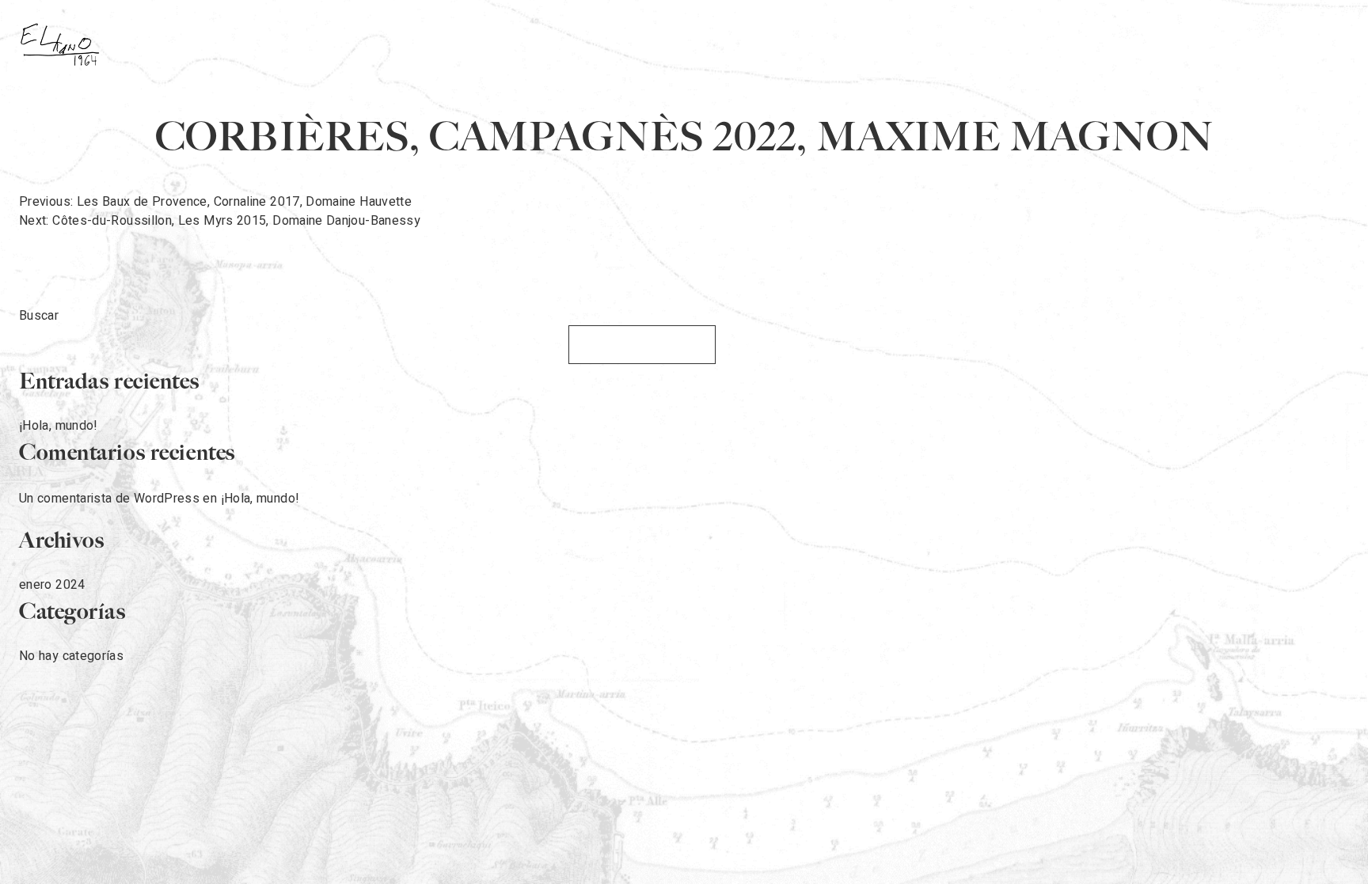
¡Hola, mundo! (58, 425)
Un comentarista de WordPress (109, 498)
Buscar (39, 315)
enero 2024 (52, 584)
